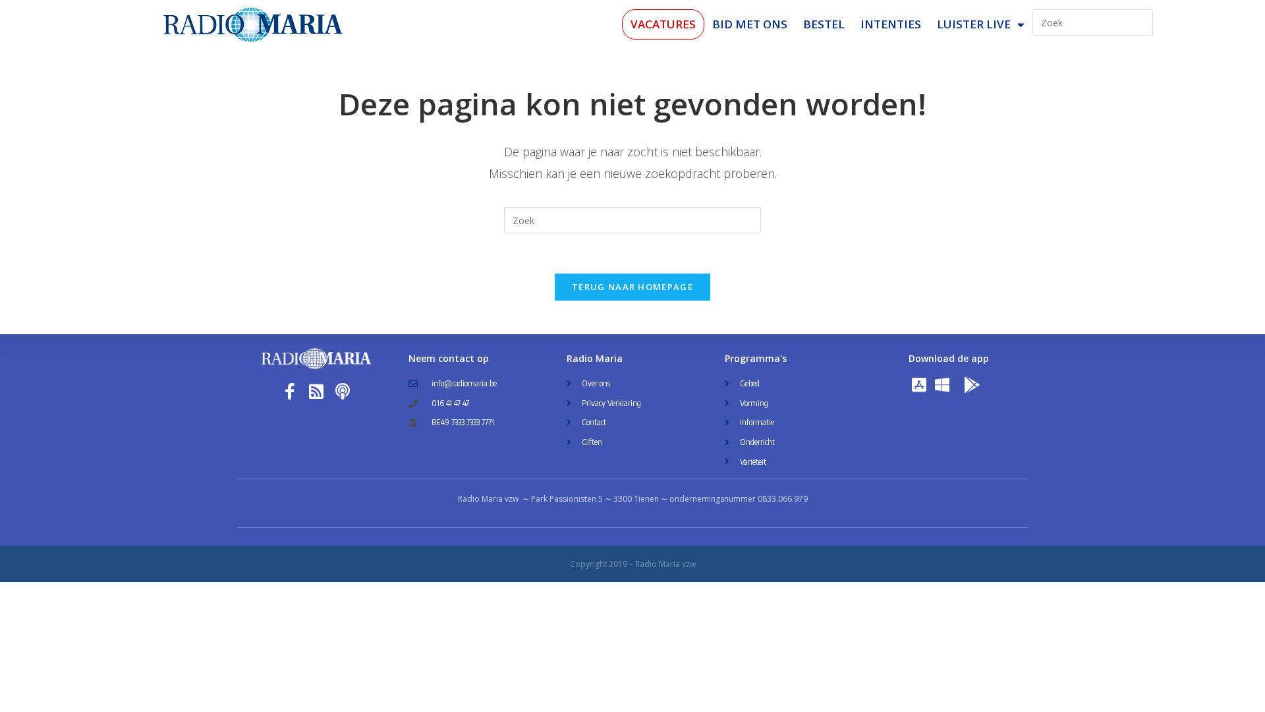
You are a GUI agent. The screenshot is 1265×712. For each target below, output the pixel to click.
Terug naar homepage (632, 287)
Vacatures (663, 24)
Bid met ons (749, 24)
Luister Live (974, 24)
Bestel (824, 24)
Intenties (890, 24)
